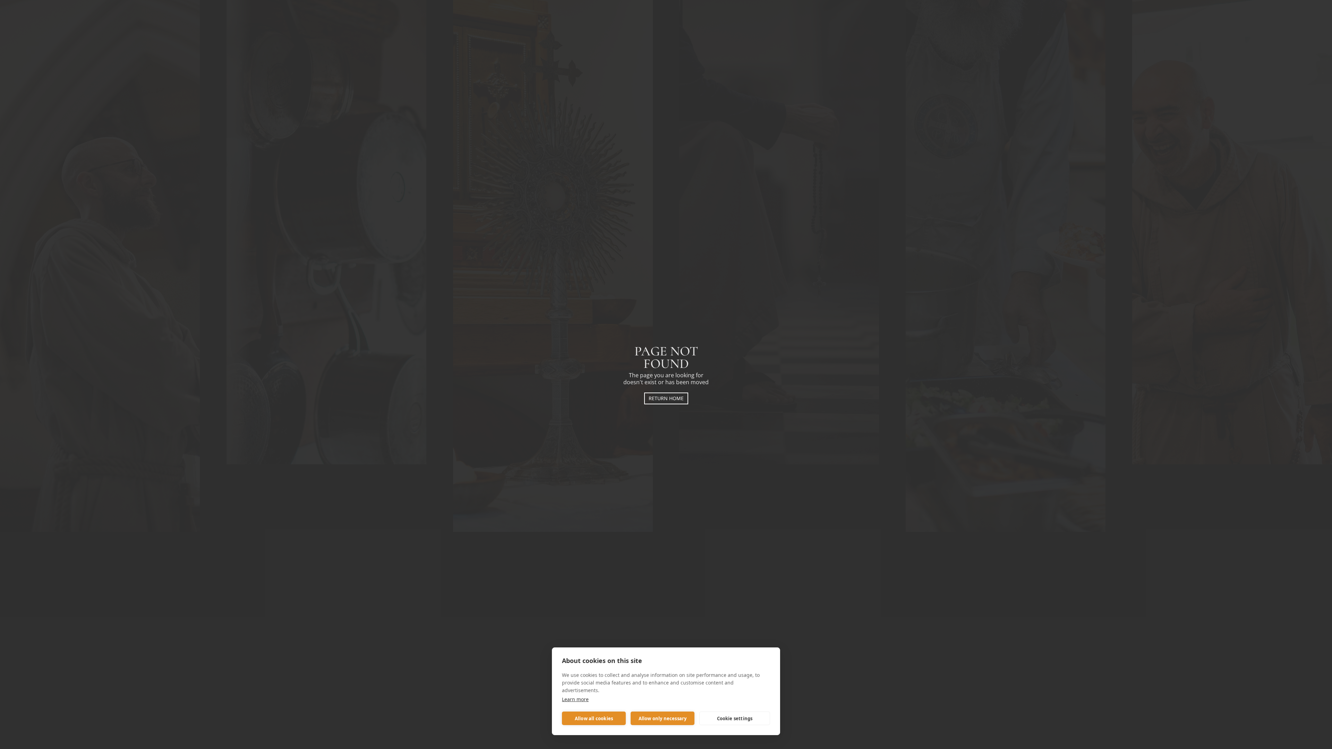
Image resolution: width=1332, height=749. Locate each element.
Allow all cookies (594, 718)
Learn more (575, 699)
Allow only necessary (663, 718)
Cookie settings (735, 718)
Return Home (666, 398)
